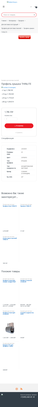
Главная (3, 20)
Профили (21, 20)
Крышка (24, 161)
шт (22, 177)
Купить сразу (24, 37)
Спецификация (7, 138)
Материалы (12, 20)
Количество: (8, 115)
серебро (24, 157)
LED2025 (24, 149)
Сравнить (19, 132)
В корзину (19, 126)
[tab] (7, 139)
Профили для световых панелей (11, 28)
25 (22, 152)
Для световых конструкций (9, 24)
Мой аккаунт (32, 7)
